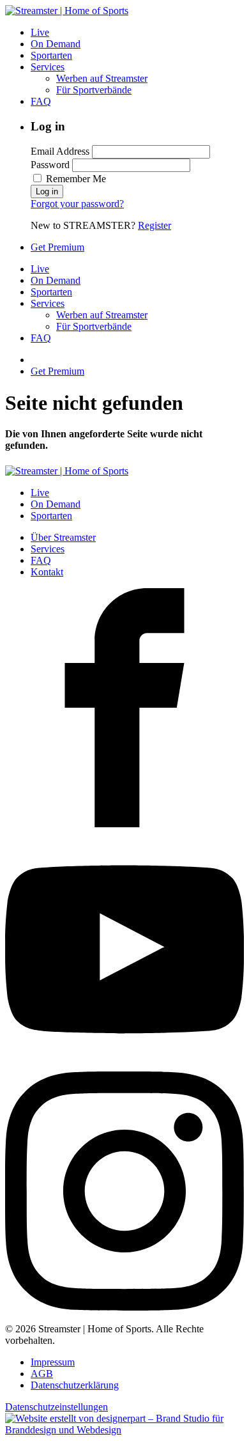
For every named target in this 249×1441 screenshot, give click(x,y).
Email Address (60, 151)
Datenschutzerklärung (75, 1385)
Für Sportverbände (94, 89)
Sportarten (51, 55)
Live (40, 32)
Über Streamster (63, 537)
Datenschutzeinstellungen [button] (56, 1406)
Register (154, 225)
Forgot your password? (77, 203)
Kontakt (47, 571)
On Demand (55, 43)
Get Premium (57, 247)
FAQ (41, 101)
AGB (42, 1373)
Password (50, 164)
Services (47, 66)
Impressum (53, 1362)
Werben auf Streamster (101, 78)
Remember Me (74, 178)
